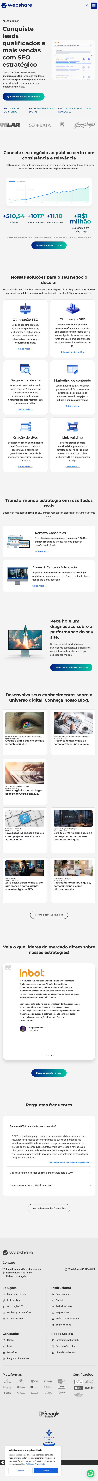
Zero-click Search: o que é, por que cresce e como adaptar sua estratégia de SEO (24, 886)
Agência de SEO (59, 829)
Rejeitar (21, 1470)
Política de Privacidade (35, 1464)
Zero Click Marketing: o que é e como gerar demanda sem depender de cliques (73, 836)
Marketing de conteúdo (72, 380)
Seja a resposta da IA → (72, 352)
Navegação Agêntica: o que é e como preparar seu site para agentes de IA (24, 836)
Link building (72, 437)
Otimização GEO (72, 319)
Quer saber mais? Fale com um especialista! (69, 1162)
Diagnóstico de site (25, 380)
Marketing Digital (11, 737)
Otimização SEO (25, 319)
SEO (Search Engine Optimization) (29, 737)
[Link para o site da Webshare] (16, 7)
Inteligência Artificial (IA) (13, 829)
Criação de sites (25, 437)
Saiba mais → (25, 349)
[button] (94, 6)
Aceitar (46, 1470)
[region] (33, 1461)
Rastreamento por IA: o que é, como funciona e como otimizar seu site (72, 886)
